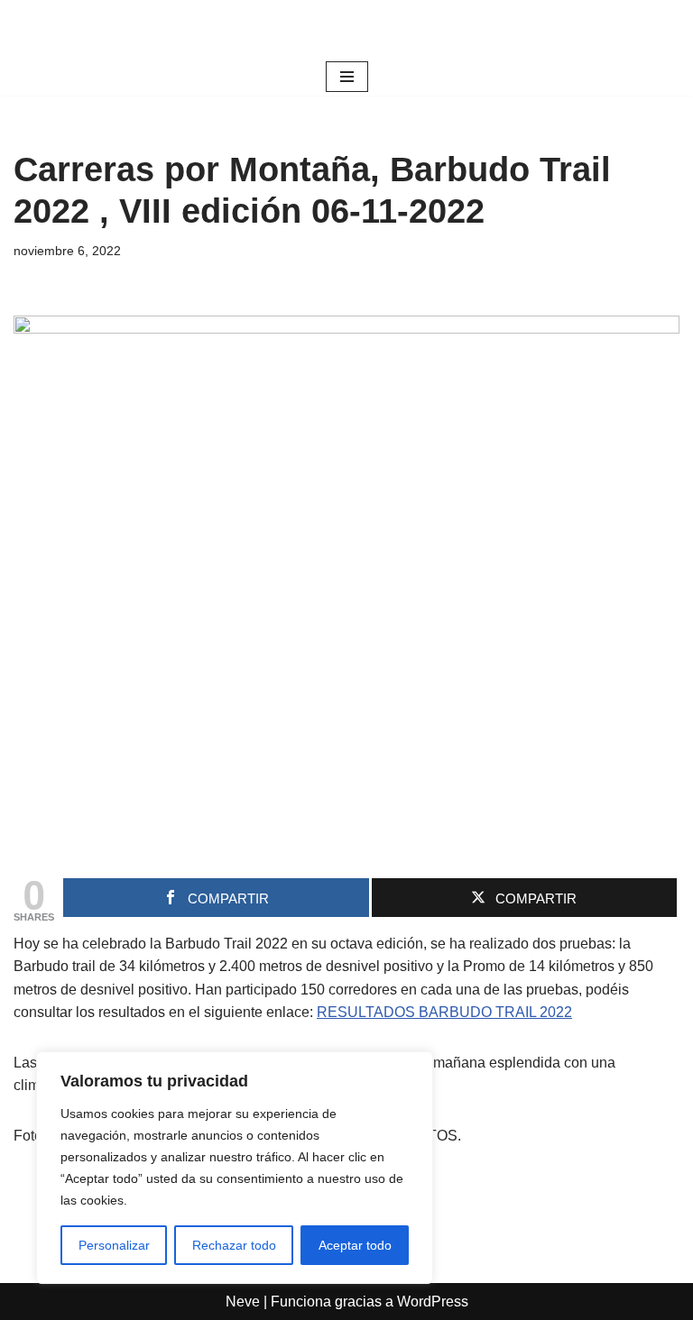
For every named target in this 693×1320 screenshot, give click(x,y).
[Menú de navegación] (347, 76)
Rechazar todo (234, 1245)
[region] (234, 1167)
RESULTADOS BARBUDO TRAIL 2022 (444, 1012)
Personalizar (114, 1245)
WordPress (432, 1301)
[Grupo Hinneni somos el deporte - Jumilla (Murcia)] (346, 29)
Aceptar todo (355, 1245)
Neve (243, 1301)
